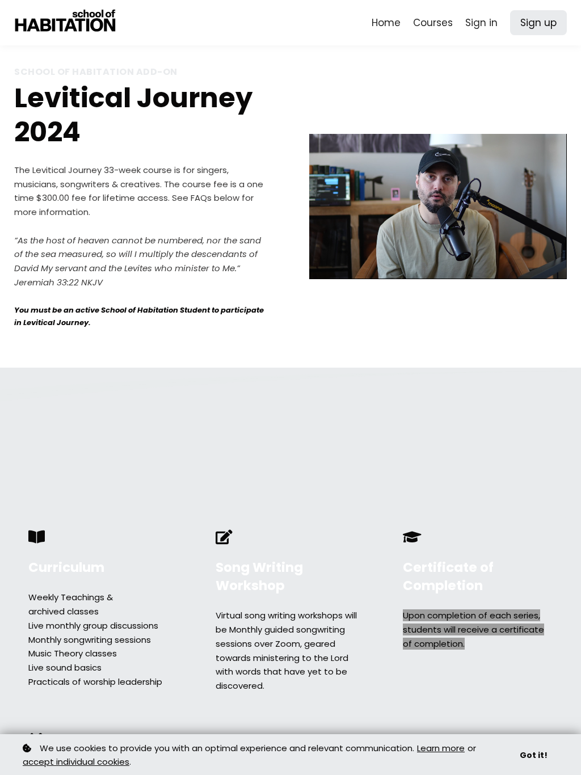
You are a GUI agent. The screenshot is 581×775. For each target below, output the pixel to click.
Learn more (441, 748)
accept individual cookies (76, 762)
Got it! (534, 755)
